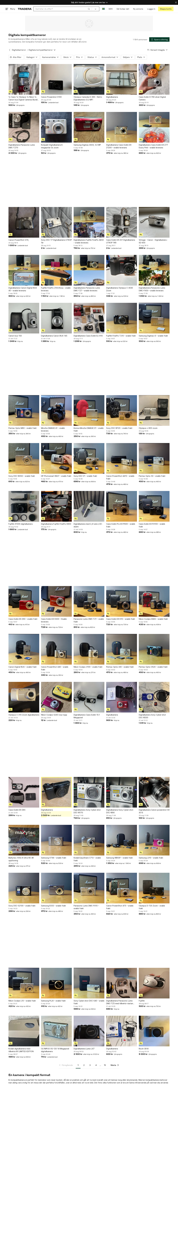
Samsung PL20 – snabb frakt (53, 1001)
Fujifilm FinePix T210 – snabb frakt (121, 336)
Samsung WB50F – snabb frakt (119, 858)
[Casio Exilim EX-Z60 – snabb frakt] (23, 601)
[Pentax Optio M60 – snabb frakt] (23, 410)
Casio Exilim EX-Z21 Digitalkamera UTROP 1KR (120, 241)
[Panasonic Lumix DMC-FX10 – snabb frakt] (89, 888)
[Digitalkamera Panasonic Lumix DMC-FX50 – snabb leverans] (154, 270)
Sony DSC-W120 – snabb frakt (119, 428)
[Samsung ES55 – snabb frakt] (56, 888)
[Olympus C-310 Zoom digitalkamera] (23, 697)
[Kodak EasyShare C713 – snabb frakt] (89, 840)
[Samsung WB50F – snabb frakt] (121, 840)
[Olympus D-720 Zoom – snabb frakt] (154, 888)
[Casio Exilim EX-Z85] (23, 792)
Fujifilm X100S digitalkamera (20, 524)
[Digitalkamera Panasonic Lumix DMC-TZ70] (23, 127)
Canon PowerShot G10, (18, 240)
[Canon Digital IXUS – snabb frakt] (23, 649)
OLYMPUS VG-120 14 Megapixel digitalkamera (55, 1050)
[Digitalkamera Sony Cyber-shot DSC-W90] (121, 792)
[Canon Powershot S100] (56, 79)
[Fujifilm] (154, 983)
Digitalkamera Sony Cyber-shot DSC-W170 (87, 811)
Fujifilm (142, 1001)
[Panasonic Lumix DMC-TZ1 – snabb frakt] (89, 601)
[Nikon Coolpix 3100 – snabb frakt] (89, 649)
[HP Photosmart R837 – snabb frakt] (56, 458)
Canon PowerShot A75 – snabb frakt (119, 907)
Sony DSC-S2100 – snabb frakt (21, 906)
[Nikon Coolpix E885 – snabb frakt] (154, 601)
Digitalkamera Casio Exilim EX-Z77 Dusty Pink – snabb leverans (153, 146)
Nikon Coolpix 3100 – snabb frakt (88, 667)
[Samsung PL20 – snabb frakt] (56, 983)
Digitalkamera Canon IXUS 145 (54, 336)
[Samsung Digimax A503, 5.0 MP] (89, 127)
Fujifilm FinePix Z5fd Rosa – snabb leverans (56, 289)
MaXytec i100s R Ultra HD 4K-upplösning (21, 859)
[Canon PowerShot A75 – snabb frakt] (121, 888)
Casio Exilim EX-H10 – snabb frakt (120, 619)
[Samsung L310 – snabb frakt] (154, 840)
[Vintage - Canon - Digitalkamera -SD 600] (154, 222)
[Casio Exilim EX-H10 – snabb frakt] (121, 601)
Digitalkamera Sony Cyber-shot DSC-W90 (119, 811)
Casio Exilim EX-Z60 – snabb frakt (22, 619)
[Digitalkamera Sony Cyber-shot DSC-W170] (89, 792)
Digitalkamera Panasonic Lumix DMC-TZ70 (21, 146)
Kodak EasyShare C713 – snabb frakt (87, 859)
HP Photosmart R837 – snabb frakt (56, 476)
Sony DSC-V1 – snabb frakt (85, 476)
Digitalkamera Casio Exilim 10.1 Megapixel (87, 716)
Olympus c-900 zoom (148, 428)
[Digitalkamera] (121, 79)
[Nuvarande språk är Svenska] (103, 9)
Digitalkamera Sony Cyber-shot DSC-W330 (152, 716)
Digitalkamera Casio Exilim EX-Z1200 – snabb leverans (119, 146)
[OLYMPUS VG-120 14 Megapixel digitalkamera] (56, 1031)
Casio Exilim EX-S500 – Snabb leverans (54, 620)
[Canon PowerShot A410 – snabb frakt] (121, 458)
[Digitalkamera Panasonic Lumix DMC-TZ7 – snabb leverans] (89, 270)
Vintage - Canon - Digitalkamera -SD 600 (153, 241)
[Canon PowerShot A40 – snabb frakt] (56, 649)
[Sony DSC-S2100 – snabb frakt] (23, 888)
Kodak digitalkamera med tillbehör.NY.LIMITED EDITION (21, 1050)
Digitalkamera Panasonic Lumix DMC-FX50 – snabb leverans (152, 289)
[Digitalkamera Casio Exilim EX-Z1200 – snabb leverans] (121, 127)
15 (105, 1065)
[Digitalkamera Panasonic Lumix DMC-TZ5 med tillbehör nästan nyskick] (121, 983)
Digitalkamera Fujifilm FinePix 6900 (56, 524)
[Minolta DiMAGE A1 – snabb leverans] (56, 410)
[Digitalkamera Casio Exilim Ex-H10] (89, 318)
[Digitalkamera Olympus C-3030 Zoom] (121, 270)
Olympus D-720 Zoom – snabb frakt (152, 907)
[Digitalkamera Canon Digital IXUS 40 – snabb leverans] (23, 270)
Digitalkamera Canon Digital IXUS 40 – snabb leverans (22, 289)
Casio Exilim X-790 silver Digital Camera (152, 98)
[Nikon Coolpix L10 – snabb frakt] (23, 983)
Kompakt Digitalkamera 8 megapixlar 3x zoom (52, 146)
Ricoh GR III (143, 1049)
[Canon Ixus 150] (23, 318)
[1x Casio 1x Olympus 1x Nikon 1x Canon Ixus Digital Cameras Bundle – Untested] (23, 79)
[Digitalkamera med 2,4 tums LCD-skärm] (89, 506)
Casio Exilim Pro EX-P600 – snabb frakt (120, 525)
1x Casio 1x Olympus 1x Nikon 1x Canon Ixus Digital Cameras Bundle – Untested (23, 98)
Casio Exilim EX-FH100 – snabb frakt (152, 525)
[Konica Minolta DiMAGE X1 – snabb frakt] (89, 410)
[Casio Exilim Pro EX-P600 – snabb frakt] (121, 506)
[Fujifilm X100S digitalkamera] (23, 506)
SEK (111, 9)
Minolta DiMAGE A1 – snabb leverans (53, 429)
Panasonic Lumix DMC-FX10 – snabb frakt (86, 907)
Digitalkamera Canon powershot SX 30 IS (154, 811)
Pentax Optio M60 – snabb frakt (22, 428)
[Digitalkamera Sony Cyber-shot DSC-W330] (154, 697)
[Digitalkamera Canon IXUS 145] (56, 318)
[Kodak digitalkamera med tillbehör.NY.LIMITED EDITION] (23, 1031)
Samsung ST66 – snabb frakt (53, 858)
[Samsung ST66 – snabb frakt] (56, 840)
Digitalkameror (19, 50)
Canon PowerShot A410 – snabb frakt (120, 477)
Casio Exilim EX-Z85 (16, 810)
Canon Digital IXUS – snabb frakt (22, 667)
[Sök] (89, 9)
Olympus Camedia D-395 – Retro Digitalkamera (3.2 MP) (88, 98)
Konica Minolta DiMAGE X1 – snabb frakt (89, 429)
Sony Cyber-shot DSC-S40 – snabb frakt (89, 1002)
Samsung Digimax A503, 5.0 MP (87, 145)
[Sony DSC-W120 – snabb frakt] (121, 410)
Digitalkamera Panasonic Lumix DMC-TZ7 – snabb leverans (87, 289)
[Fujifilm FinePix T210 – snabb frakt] (121, 318)
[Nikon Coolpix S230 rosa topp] (56, 697)
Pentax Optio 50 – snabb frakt (152, 476)
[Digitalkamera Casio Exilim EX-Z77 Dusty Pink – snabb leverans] (154, 127)
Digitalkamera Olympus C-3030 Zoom (119, 289)
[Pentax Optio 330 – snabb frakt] (121, 649)
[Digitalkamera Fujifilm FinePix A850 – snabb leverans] (89, 222)
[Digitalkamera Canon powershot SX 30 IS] (154, 792)
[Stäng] (176, 2)
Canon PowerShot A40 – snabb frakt (54, 668)
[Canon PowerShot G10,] (23, 222)
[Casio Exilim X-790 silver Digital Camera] (154, 79)
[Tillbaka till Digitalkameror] (10, 50)
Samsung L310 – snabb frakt (151, 858)
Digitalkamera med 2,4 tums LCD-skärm (88, 525)
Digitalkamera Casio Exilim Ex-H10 (88, 336)
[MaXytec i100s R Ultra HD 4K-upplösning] (23, 840)
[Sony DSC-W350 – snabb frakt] (23, 458)
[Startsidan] (25, 9)
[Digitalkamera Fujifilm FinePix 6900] (56, 506)
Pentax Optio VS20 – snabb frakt (153, 667)
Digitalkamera (112, 97)
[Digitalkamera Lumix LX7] (89, 1031)
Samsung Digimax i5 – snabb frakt (153, 336)
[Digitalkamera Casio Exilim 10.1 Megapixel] (89, 697)
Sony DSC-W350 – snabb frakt (21, 476)
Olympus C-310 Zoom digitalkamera (23, 715)
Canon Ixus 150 (15, 336)
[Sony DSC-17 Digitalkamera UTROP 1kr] (56, 222)
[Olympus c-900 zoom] (154, 410)
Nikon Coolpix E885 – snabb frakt (153, 619)
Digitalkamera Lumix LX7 (84, 1049)
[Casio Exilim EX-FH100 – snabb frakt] (154, 506)
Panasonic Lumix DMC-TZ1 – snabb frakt (89, 620)
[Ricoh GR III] (154, 1031)
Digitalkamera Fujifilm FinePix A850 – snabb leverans (89, 241)
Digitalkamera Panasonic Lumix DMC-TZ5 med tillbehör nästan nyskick (119, 1002)
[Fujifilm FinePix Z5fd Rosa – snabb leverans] (56, 270)
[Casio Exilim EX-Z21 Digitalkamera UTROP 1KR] (121, 222)
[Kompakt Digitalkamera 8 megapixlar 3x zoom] (56, 127)
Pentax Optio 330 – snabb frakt (120, 667)
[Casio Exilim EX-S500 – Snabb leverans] (56, 601)
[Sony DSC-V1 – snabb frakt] (89, 458)
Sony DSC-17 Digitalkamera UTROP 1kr (56, 241)
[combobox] (62, 9)
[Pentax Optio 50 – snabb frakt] (154, 458)
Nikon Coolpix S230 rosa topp (54, 715)
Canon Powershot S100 (51, 97)
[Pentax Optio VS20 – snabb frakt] (154, 649)
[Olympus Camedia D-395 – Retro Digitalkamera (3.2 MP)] (89, 79)
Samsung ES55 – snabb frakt (53, 906)
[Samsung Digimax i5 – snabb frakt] (154, 318)
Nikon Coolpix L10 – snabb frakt (22, 1001)
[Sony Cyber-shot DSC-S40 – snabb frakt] (89, 983)
